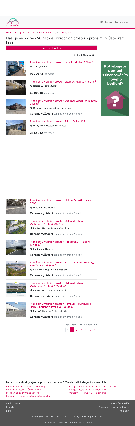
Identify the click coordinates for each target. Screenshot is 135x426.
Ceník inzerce (13, 403)
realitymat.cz (79, 416)
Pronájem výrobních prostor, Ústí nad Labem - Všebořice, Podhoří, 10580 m (57, 285)
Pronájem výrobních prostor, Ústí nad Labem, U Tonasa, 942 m (63, 102)
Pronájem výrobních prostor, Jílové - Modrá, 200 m (61, 62)
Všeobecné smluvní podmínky (114, 407)
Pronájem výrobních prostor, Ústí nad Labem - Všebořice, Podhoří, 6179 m (57, 222)
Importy (10, 407)
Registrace (121, 22)
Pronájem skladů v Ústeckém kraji (23, 392)
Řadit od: (83, 55)
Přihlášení (106, 22)
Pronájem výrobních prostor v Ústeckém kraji (29, 396)
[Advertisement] (67, 8)
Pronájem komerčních (25, 32)
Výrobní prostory (47, 32)
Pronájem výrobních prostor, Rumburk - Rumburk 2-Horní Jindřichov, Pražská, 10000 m (61, 305)
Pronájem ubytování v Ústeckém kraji (87, 389)
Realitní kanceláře (120, 403)
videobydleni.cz (40, 416)
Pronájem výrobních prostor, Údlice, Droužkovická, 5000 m (60, 202)
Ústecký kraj (65, 32)
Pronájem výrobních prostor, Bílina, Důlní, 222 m (59, 121)
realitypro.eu (56, 416)
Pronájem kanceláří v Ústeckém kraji (24, 389)
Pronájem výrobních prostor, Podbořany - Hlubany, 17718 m (60, 243)
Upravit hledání (53, 48)
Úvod (9, 32)
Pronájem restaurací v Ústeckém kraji (87, 392)
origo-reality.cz (95, 416)
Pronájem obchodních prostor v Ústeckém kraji (92, 386)
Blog (8, 410)
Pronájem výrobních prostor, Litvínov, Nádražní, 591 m (63, 81)
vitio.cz (67, 416)
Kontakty (124, 410)
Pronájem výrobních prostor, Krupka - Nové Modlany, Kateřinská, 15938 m (62, 264)
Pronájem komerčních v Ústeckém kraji (25, 386)
